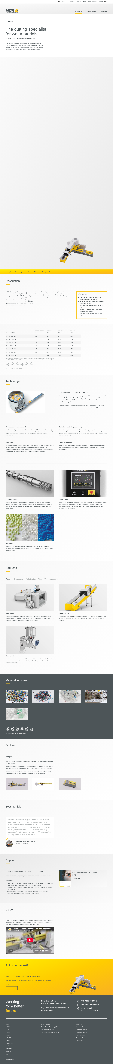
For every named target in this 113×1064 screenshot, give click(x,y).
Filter (7, 1054)
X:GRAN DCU (9, 1043)
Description (9, 272)
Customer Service (81, 1027)
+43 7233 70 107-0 (89, 1001)
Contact (101, 1)
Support (62, 272)
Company (72, 1)
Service (104, 11)
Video (69, 272)
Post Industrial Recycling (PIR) (49, 1027)
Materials (36, 272)
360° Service (80, 1040)
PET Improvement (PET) (48, 1029)
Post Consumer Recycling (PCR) (50, 1032)
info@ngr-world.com (90, 1005)
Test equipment (10, 1059)
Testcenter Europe (81, 1032)
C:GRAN (8, 1029)
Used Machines (80, 1035)
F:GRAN (8, 1035)
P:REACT (8, 1037)
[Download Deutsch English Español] (89, 878)
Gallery (44, 272)
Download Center (81, 1037)
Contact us (11, 988)
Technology (19, 272)
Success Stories (92, 1)
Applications (91, 11)
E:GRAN (8, 1032)
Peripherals (9, 1057)
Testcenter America (81, 1029)
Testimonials (53, 272)
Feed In (8, 1046)
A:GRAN (8, 1027)
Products (78, 11)
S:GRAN (8, 1040)
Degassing (9, 1048)
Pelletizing (8, 1051)
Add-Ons (28, 272)
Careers (79, 1)
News (84, 1)
